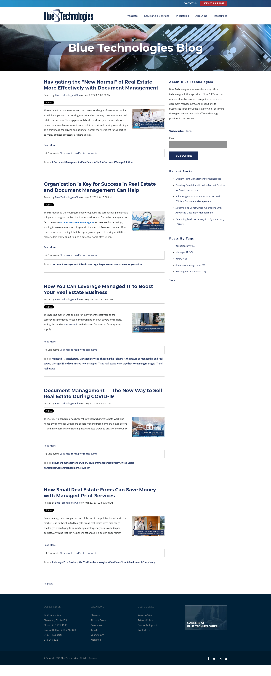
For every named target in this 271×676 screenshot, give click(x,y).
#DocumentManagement (65, 162)
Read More (50, 145)
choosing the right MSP (112, 358)
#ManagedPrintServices (64, 562)
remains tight (71, 324)
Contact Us (190, 3)
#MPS (82, 562)
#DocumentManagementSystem (102, 462)
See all (172, 280)
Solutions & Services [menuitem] (156, 15)
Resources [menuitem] (220, 15)
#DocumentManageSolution (117, 162)
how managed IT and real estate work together (107, 363)
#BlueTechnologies (96, 562)
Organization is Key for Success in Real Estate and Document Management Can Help (100, 187)
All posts (48, 583)
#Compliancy (148, 562)
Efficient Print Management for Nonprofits (198, 178)
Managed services (89, 358)
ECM (81, 462)
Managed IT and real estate (65, 363)
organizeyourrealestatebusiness (110, 264)
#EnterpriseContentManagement (61, 467)
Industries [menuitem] (182, 15)
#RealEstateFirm (117, 562)
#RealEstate (86, 162)
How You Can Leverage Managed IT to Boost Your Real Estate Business (98, 289)
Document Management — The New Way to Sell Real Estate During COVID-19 (103, 393)
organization (135, 264)
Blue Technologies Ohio (68, 95)
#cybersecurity (185, 245)
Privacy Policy (145, 620)
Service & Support (147, 625)
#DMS (97, 162)
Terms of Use (145, 615)
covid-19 (85, 467)
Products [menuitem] (132, 15)
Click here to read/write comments (78, 153)
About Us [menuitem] (201, 15)
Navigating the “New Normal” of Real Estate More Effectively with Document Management (101, 85)
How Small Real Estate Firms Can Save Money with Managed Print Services (100, 493)
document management (65, 264)
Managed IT (58, 358)
